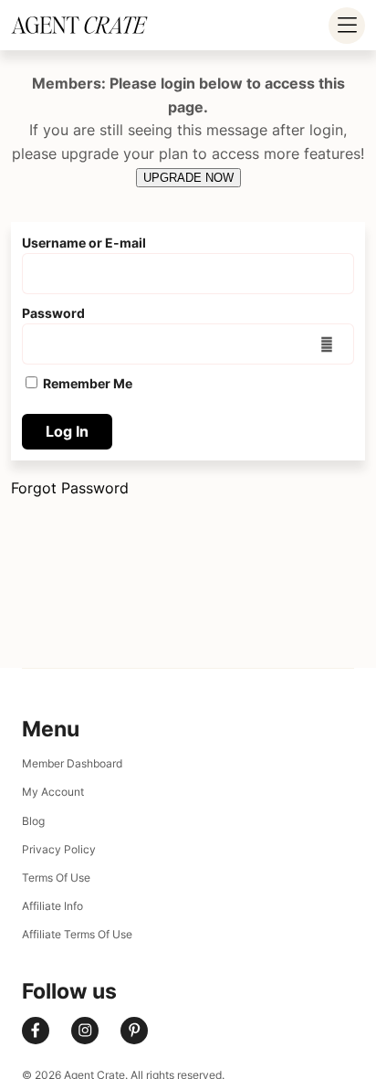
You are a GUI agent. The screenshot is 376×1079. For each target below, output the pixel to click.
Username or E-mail (84, 242)
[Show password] (327, 343)
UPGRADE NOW (188, 178)
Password (53, 313)
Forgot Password (70, 488)
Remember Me (86, 383)
